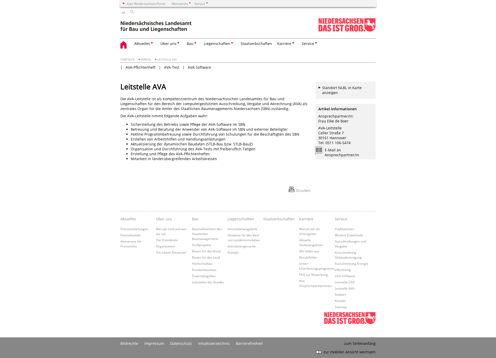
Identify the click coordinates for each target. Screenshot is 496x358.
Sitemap (341, 307)
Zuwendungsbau (204, 276)
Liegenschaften (241, 218)
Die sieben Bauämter (171, 252)
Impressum (154, 343)
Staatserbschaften (256, 43)
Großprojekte (201, 245)
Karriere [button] (284, 43)
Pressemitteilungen (134, 229)
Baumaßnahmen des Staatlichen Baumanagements (207, 234)
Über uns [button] (168, 43)
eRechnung (343, 270)
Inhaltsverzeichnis (214, 343)
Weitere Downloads (349, 235)
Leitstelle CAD (345, 282)
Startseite (127, 59)
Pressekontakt (130, 235)
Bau (195, 218)
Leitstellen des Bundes (208, 282)
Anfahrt (340, 294)
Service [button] (308, 43)
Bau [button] (190, 43)
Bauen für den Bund (206, 251)
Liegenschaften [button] (217, 43)
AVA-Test (171, 67)
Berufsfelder (308, 257)
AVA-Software (199, 67)
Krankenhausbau (204, 270)
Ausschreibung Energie (351, 263)
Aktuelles (128, 218)
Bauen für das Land (206, 257)
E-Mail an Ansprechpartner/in (342, 152)
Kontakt (233, 252)
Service (146, 59)
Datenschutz (181, 343)
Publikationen (344, 229)
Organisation (165, 246)
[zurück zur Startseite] (155, 25)
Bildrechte (129, 343)
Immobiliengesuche (242, 246)
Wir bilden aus (309, 251)
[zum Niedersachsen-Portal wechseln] (347, 30)
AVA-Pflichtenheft (141, 67)
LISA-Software (345, 276)
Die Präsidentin (167, 240)
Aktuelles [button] (142, 43)
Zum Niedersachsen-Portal (146, 4)
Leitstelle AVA (167, 59)
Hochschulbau (202, 263)
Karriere (306, 218)
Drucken (303, 190)
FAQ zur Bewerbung (313, 275)
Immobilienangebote (242, 229)
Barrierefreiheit (249, 343)
